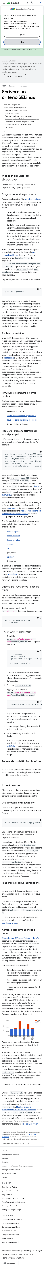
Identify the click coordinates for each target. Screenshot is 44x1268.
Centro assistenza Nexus (11, 1227)
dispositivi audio (13, 536)
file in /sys (11, 557)
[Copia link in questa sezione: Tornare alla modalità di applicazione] (4, 764)
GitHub (4, 1177)
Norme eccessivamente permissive (21, 416)
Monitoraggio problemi (10, 1242)
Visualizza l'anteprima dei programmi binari (18, 1166)
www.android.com (9, 1231)
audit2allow (6, 495)
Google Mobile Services (10, 1234)
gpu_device (13, 508)
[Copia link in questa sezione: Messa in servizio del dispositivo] (19, 179)
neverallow (12, 574)
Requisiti (5, 1158)
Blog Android (7, 1195)
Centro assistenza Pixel (10, 1223)
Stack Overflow (7, 1238)
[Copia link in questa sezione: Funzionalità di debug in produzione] (4, 886)
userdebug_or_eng (9, 923)
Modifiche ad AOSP (27, 49)
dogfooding (9, 358)
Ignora (22, 34)
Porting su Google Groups (11, 1210)
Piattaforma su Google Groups (13, 1202)
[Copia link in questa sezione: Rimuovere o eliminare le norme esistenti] (13, 396)
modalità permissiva (32, 199)
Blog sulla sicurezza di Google (13, 1198)
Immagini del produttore (11, 1170)
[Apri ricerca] (27, 2)
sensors (10, 544)
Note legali (37, 1251)
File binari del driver (9, 1173)
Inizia (22, 42)
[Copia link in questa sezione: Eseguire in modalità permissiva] (38, 194)
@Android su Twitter (9, 1187)
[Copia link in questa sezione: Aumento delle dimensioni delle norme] (11, 933)
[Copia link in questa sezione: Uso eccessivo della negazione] (37, 803)
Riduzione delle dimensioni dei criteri (21, 420)
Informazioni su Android (11, 1251)
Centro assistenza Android (12, 1219)
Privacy (14, 1254)
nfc (8, 548)
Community (27, 1251)
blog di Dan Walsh (30, 1124)
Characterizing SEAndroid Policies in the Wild (20, 938)
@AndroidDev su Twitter (11, 1191)
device (36, 486)
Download (6, 1162)
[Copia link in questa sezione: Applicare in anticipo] (26, 333)
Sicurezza (23, 86)
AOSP (4, 86)
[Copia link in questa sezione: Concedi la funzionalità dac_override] (4, 1088)
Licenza (6, 1254)
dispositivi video (13, 540)
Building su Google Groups (12, 1206)
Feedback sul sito (26, 1254)
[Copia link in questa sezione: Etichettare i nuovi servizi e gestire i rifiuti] (10, 590)
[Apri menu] (3, 3)
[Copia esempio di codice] (40, 289)
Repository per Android (10, 1155)
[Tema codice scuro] (37, 289)
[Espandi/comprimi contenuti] (19, 104)
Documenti (13, 86)
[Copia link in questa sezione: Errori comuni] (23, 785)
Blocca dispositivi (14, 531)
